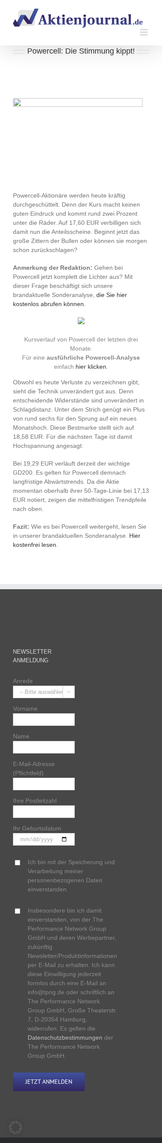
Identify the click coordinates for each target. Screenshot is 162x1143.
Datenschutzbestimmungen (65, 1037)
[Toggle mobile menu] (144, 32)
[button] (15, 1127)
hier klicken (91, 366)
